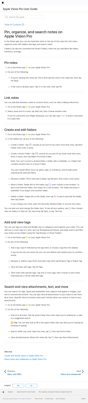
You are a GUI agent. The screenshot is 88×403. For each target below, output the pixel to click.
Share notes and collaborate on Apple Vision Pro (25, 359)
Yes (18, 385)
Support (10, 392)
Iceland (83, 398)
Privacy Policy (49, 398)
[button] (14, 24)
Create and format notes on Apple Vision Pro (23, 356)
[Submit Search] (7, 17)
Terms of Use (39, 398)
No (31, 385)
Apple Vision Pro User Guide (20, 9)
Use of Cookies (60, 398)
